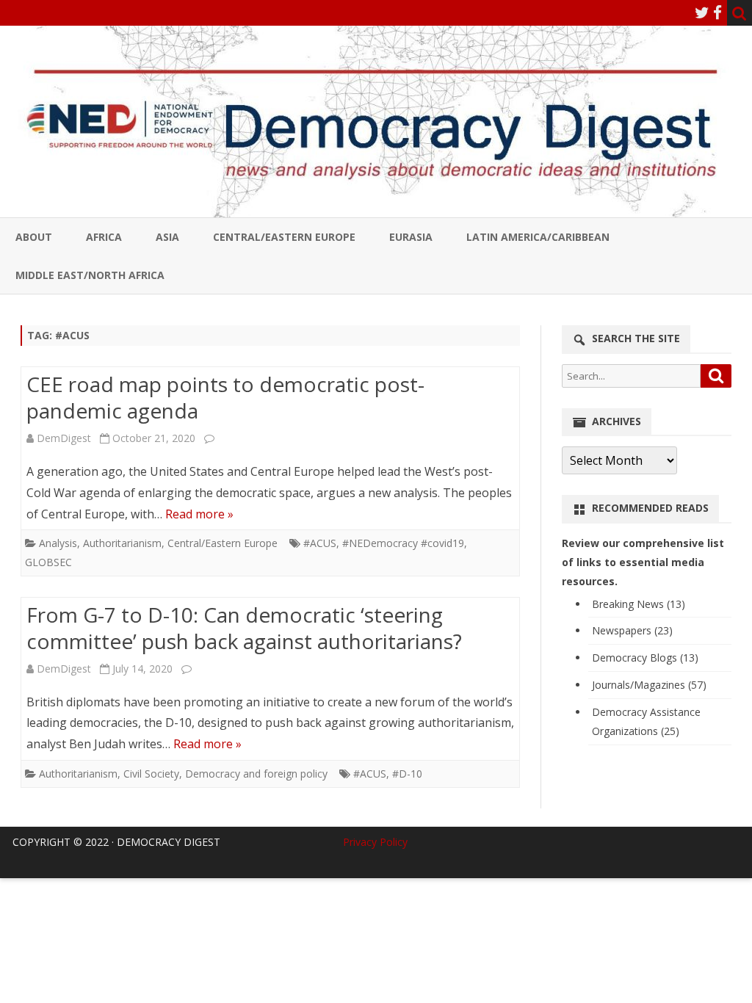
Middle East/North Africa (89, 275)
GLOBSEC (48, 562)
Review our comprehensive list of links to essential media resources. (643, 562)
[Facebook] (717, 12)
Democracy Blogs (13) (645, 658)
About (33, 237)
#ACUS (319, 543)
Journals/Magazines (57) (649, 685)
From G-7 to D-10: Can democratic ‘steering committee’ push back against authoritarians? (244, 628)
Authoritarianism (122, 543)
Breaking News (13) (638, 604)
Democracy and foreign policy (256, 774)
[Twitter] (702, 12)
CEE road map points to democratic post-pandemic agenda (225, 397)
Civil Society (151, 774)
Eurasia (411, 237)
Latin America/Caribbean (538, 237)
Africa (104, 237)
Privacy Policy (375, 842)
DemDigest (64, 438)
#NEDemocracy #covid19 (403, 543)
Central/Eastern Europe (284, 237)
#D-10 (407, 774)
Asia (167, 237)
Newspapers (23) (632, 630)
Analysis (58, 543)
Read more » (199, 514)
